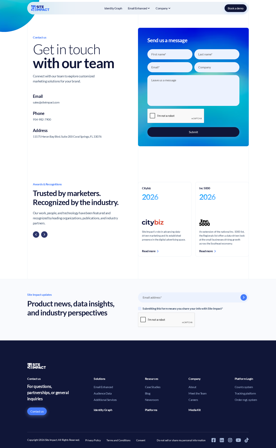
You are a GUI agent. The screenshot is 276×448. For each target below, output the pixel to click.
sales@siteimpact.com (46, 102)
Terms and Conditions (118, 440)
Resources (151, 378)
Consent (140, 440)
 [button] (36, 234)
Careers (193, 399)
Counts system (244, 387)
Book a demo (236, 8)
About (192, 387)
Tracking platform (245, 393)
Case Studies (152, 387)
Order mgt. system (246, 399)
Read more (150, 251)
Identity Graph (113, 8)
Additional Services (105, 399)
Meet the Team (198, 393)
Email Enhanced (103, 387)
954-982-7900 (42, 119)
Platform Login (244, 378)
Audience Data (103, 393)
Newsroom (151, 399)
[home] (40, 8)
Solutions (99, 378)
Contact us (37, 411)
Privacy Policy (93, 440)
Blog (147, 393)
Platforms (151, 410)
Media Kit (195, 410)
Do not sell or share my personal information (181, 440)
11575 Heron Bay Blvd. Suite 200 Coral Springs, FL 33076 (67, 136)
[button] (139, 8)
